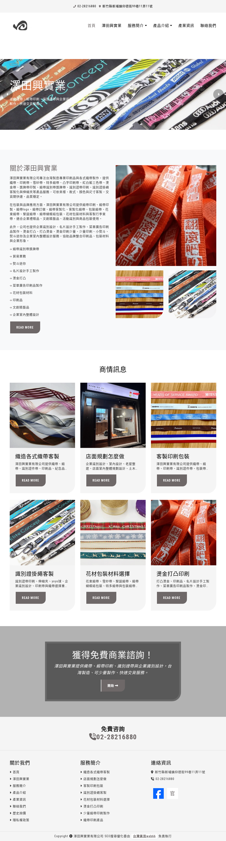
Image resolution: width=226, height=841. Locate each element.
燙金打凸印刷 (173, 574)
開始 (111, 685)
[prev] (7, 94)
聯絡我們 (208, 25)
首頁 (92, 25)
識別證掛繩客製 (34, 574)
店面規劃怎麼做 (105, 456)
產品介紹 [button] (161, 25)
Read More (25, 327)
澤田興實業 (112, 25)
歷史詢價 (19, 813)
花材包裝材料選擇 (108, 574)
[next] (218, 94)
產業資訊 (186, 25)
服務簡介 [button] (136, 25)
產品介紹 (19, 792)
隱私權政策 (21, 820)
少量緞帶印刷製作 (96, 813)
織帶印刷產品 (93, 820)
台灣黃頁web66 (144, 836)
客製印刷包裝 (173, 456)
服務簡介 (19, 785)
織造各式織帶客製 (37, 456)
